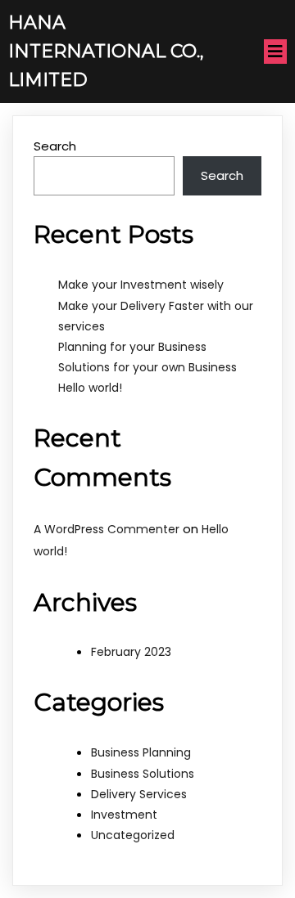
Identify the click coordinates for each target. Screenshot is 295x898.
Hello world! (90, 387)
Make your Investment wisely (141, 284)
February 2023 (131, 652)
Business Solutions (142, 774)
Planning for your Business (132, 347)
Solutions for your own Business (147, 367)
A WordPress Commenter (106, 529)
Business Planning (141, 752)
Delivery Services (139, 794)
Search (55, 146)
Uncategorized (133, 835)
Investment (124, 814)
